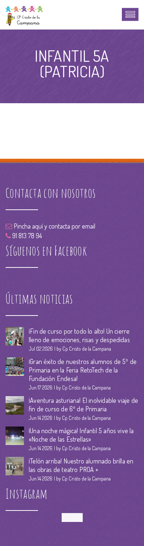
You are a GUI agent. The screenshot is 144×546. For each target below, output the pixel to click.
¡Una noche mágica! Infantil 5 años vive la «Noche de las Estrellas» (81, 435)
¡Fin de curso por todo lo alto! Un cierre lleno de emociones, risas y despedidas (79, 335)
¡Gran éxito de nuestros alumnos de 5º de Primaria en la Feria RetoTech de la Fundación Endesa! (83, 369)
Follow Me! (72, 517)
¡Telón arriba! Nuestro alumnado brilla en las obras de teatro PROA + (81, 465)
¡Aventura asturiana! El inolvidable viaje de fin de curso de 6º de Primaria (83, 404)
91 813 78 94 (26, 236)
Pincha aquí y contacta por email (53, 226)
